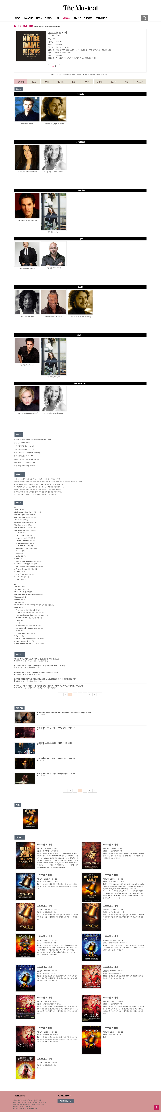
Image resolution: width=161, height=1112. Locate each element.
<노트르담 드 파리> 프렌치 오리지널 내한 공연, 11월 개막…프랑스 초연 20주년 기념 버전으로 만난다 (48, 686)
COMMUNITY (101, 18)
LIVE (57, 18)
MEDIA (39, 18)
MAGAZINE (28, 18)
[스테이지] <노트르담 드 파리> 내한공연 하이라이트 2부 (56, 774)
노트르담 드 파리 (44, 844)
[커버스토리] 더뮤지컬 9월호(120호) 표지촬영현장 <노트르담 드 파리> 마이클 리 (64, 712)
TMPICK (48, 18)
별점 (73, 82)
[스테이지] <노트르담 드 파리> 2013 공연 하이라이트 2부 (56, 743)
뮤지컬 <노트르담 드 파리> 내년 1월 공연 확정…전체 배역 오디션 (36, 672)
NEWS (17, 18)
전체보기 (20, 82)
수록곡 (87, 82)
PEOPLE (77, 18)
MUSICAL (67, 18)
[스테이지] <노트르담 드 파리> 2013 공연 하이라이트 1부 (56, 758)
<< (60, 694)
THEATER (88, 18)
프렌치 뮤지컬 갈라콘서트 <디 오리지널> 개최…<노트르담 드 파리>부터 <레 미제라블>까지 (45, 679)
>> (99, 694)
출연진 (33, 82)
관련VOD (113, 82)
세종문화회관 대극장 (62, 47)
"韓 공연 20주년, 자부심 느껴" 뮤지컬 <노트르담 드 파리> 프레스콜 (36, 659)
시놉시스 (60, 82)
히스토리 (140, 82)
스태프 (47, 82)
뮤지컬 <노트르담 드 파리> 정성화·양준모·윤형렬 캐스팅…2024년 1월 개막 (39, 666)
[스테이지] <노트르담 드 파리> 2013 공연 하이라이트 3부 (56, 728)
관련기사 (100, 82)
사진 (126, 82)
